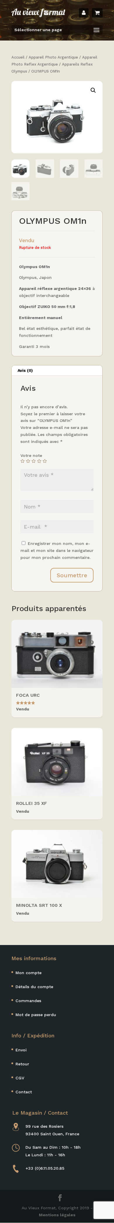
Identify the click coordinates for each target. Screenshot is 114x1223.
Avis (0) (25, 370)
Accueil (18, 57)
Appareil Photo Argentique (53, 57)
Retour (22, 1064)
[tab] (57, 370)
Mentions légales (57, 1215)
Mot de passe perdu (35, 1014)
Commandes (28, 1000)
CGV (19, 1078)
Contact (23, 1092)
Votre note (31, 455)
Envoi (21, 1050)
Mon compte (28, 972)
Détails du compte (34, 986)
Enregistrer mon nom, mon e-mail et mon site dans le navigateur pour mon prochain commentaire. (57, 550)
